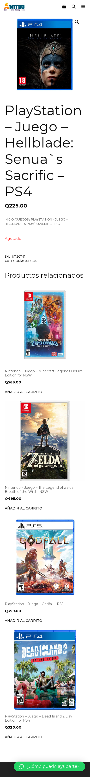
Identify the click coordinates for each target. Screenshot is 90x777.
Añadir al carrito (23, 392)
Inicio (9, 219)
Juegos (22, 219)
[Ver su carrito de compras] (64, 6)
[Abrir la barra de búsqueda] (73, 6)
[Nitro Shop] (14, 6)
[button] (49, 766)
